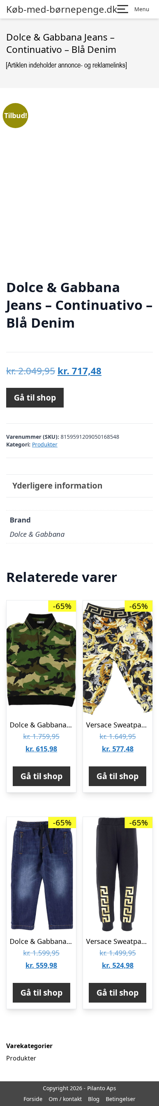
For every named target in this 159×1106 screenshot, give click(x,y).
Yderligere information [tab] (57, 485)
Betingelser (120, 1099)
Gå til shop (35, 397)
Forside (33, 1099)
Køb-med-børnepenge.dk (61, 9)
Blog (94, 1099)
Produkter (45, 444)
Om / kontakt (65, 1099)
